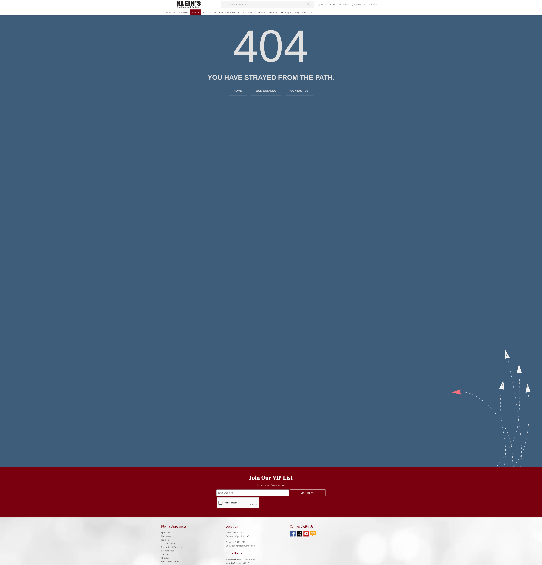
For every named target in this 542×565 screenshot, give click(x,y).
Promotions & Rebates (229, 12)
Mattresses (183, 12)
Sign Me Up (308, 492)
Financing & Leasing (290, 12)
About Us (273, 12)
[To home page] (189, 4)
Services (262, 12)
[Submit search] (308, 4)
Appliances (170, 12)
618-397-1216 (238, 542)
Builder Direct (249, 12)
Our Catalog (266, 90)
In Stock (195, 12)
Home (238, 90)
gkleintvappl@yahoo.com (243, 545)
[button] (319, 4)
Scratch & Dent (209, 12)
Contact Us (307, 12)
